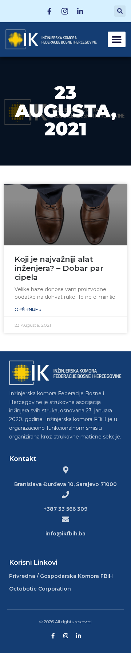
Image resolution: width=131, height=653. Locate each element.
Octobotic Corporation (40, 588)
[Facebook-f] (53, 635)
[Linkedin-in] (78, 635)
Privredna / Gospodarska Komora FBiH (61, 576)
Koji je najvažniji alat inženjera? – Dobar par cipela (59, 268)
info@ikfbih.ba (65, 533)
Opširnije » (28, 309)
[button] (117, 40)
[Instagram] (65, 635)
